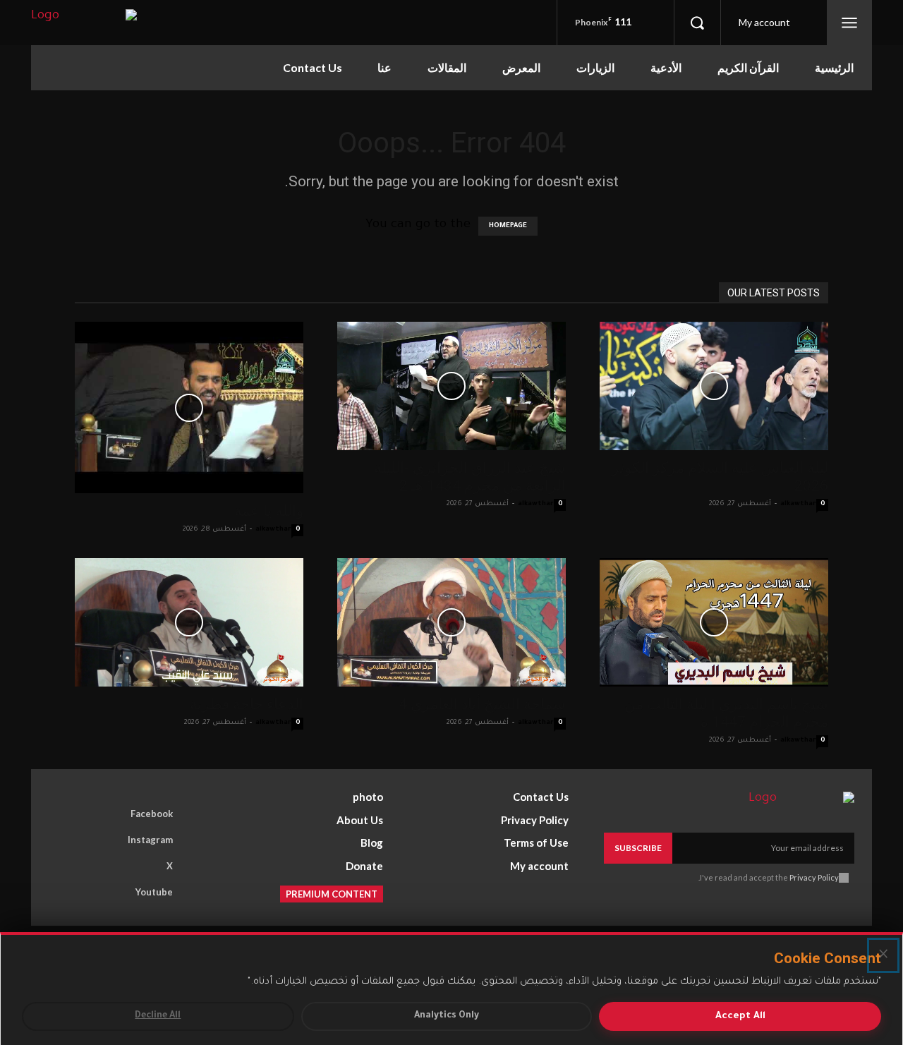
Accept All (740, 1016)
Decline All (158, 1016)
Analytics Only (446, 1016)
